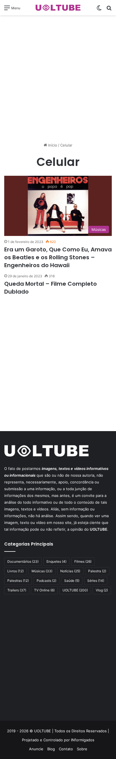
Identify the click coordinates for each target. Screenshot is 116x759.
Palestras (18, 580)
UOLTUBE (75, 590)
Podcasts (46, 580)
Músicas (42, 571)
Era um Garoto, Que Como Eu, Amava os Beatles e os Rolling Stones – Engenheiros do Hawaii (58, 257)
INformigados (82, 740)
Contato (66, 749)
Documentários (23, 561)
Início (52, 145)
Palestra (97, 571)
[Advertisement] (58, 79)
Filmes (83, 561)
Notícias (70, 571)
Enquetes (56, 561)
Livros (15, 571)
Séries (95, 580)
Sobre (82, 749)
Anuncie (36, 749)
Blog (51, 749)
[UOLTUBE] (58, 7)
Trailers (16, 590)
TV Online (44, 590)
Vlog (102, 590)
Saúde (71, 580)
